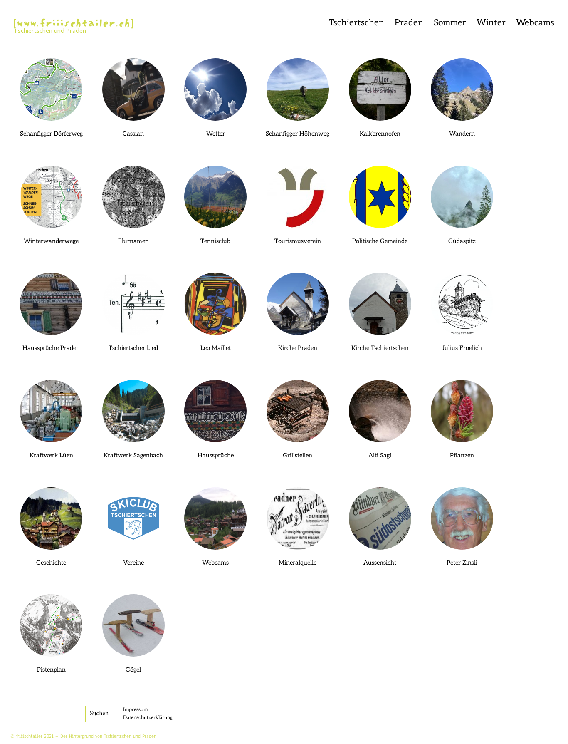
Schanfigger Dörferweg (51, 133)
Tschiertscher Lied (133, 348)
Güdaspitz (462, 241)
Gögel (133, 669)
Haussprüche (216, 455)
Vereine (133, 562)
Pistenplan (51, 669)
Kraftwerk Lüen (51, 455)
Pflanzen (462, 455)
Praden (409, 22)
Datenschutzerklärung (148, 717)
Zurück (114, 33)
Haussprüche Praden (51, 348)
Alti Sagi (379, 455)
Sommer (450, 22)
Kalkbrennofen (380, 133)
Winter (491, 22)
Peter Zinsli (462, 562)
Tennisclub (215, 241)
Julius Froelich (462, 348)
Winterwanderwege (51, 241)
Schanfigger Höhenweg (297, 133)
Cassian (133, 133)
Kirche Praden (297, 348)
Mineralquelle (297, 562)
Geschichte (51, 562)
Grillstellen (297, 455)
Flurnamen (133, 241)
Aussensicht (379, 562)
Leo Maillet (215, 348)
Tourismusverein (297, 241)
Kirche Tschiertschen (380, 348)
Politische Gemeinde (379, 241)
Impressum (135, 710)
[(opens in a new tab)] (215, 197)
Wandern (462, 133)
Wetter (215, 133)
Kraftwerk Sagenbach (133, 455)
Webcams (535, 22)
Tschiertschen (356, 22)
